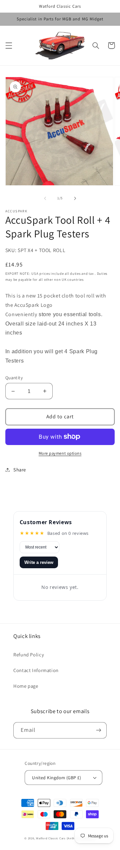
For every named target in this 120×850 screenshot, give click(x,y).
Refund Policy (28, 654)
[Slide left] (45, 198)
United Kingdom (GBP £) (56, 778)
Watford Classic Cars (51, 838)
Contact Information (36, 670)
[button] (8, 45)
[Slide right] (75, 198)
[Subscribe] (98, 730)
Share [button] (19, 469)
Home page (25, 686)
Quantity (14, 378)
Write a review (38, 562)
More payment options (60, 453)
